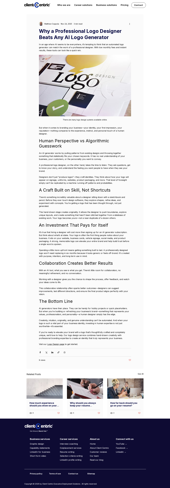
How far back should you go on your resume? (123, 404)
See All (140, 374)
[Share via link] (58, 352)
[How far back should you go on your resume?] (125, 388)
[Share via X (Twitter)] (46, 352)
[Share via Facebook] (40, 352)
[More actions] (129, 23)
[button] (63, 5)
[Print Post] (64, 352)
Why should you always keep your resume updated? (83, 404)
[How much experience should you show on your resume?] (45, 388)
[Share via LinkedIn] (52, 352)
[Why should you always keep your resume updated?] (85, 388)
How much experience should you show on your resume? (43, 404)
